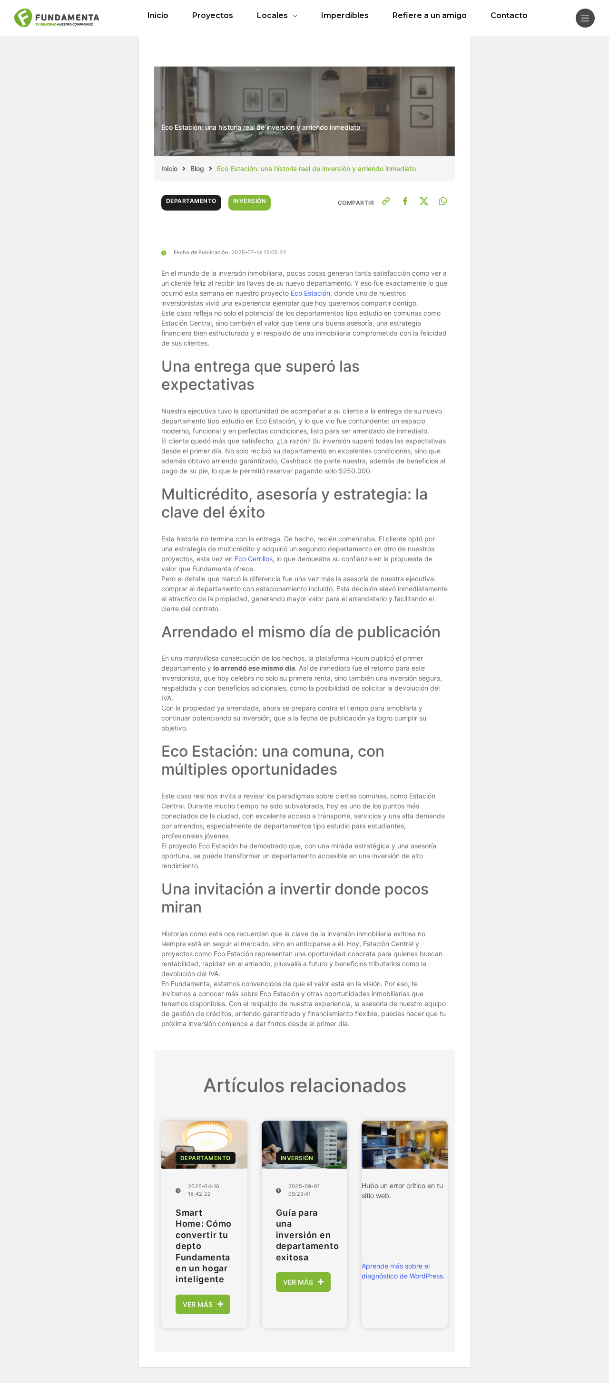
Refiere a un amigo (430, 15)
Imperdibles (345, 15)
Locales (272, 15)
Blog (197, 168)
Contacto (509, 15)
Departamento (191, 200)
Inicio (157, 15)
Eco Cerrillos (254, 559)
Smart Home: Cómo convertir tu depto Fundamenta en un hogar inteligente (204, 1246)
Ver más (198, 1304)
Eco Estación (310, 293)
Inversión (249, 200)
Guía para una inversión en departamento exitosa (305, 1235)
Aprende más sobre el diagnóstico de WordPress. (403, 1271)
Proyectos (212, 15)
